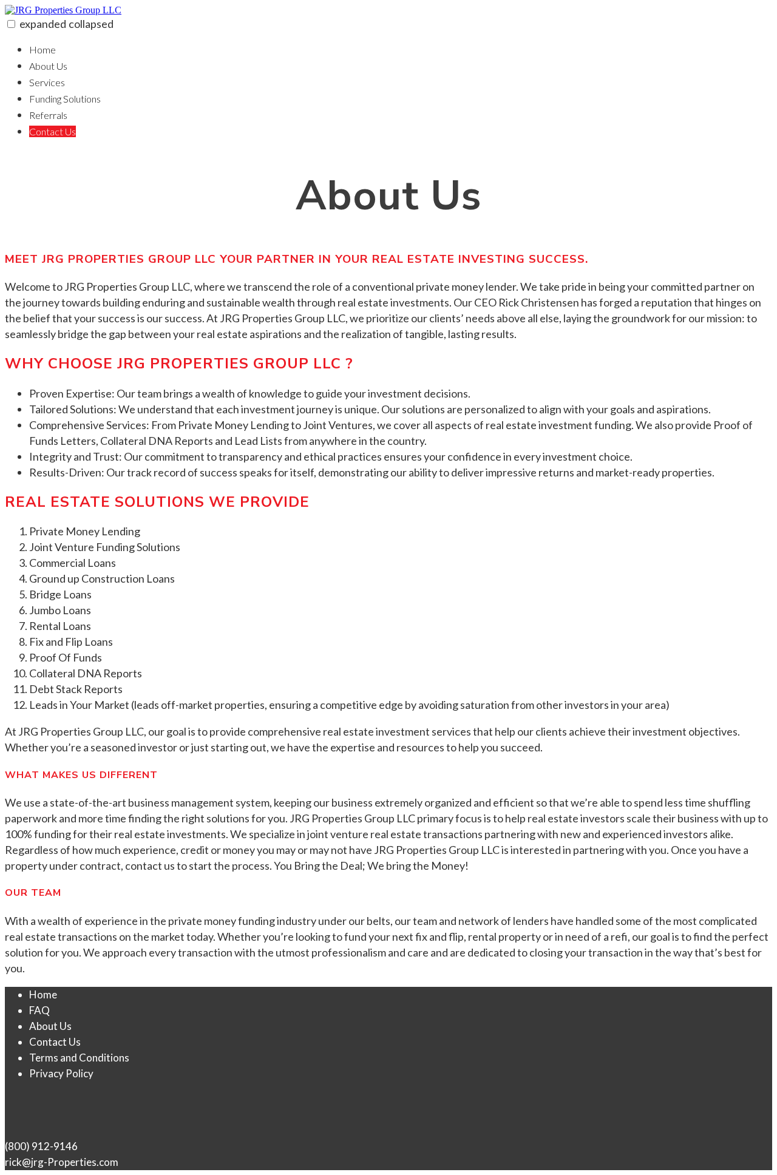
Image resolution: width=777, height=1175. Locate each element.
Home (42, 49)
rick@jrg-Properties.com (61, 1162)
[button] (11, 24)
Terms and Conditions (79, 1057)
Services (47, 82)
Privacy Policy (61, 1073)
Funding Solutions (65, 98)
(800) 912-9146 (41, 1146)
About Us (48, 66)
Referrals (48, 115)
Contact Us (52, 131)
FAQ (39, 1010)
